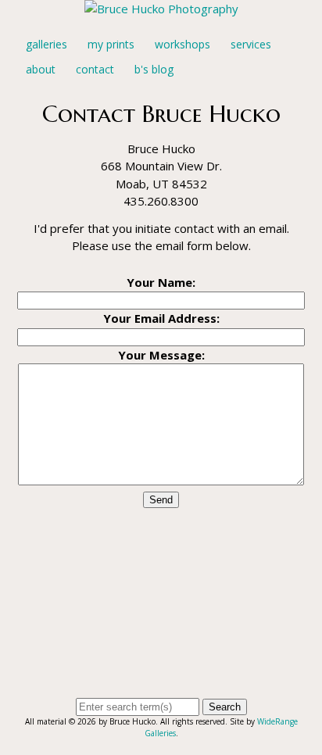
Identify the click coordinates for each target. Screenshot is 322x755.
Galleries (46, 44)
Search (225, 707)
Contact (95, 69)
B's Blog (154, 69)
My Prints (111, 44)
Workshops (182, 44)
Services (251, 44)
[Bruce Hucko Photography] (161, 8)
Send (161, 500)
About (40, 69)
